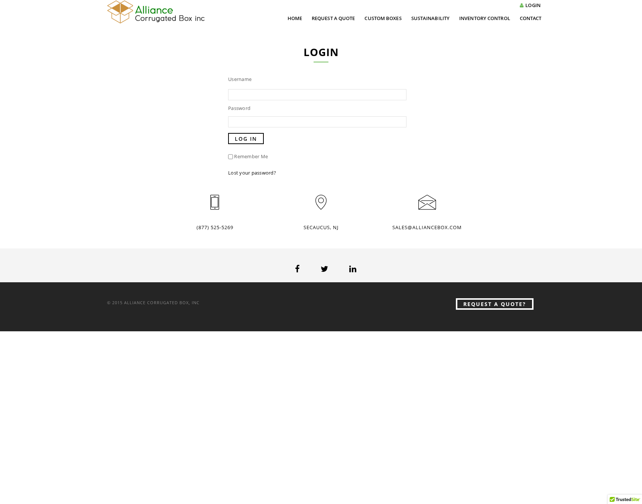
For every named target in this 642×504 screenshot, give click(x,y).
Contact (531, 18)
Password (239, 108)
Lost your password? (252, 172)
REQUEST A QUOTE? (494, 304)
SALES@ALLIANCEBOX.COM (427, 227)
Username (240, 79)
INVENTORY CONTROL (484, 18)
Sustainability (430, 18)
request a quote (333, 18)
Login (533, 5)
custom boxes (382, 18)
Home (295, 18)
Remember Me (251, 156)
